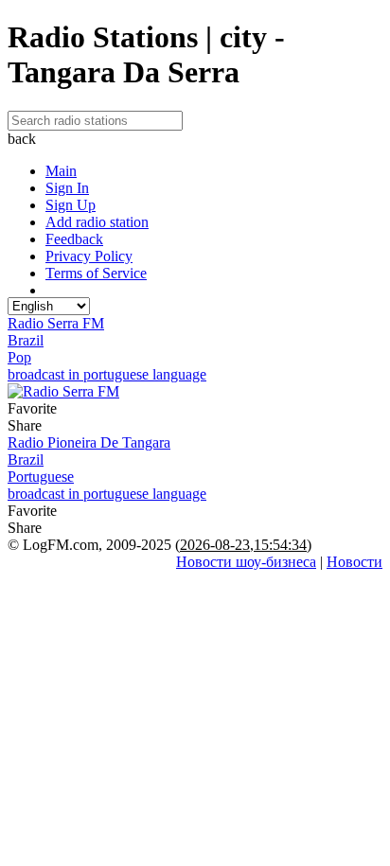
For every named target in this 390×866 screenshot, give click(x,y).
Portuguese (41, 476)
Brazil (26, 340)
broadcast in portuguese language (107, 374)
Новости (354, 562)
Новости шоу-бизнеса (246, 562)
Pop (19, 357)
